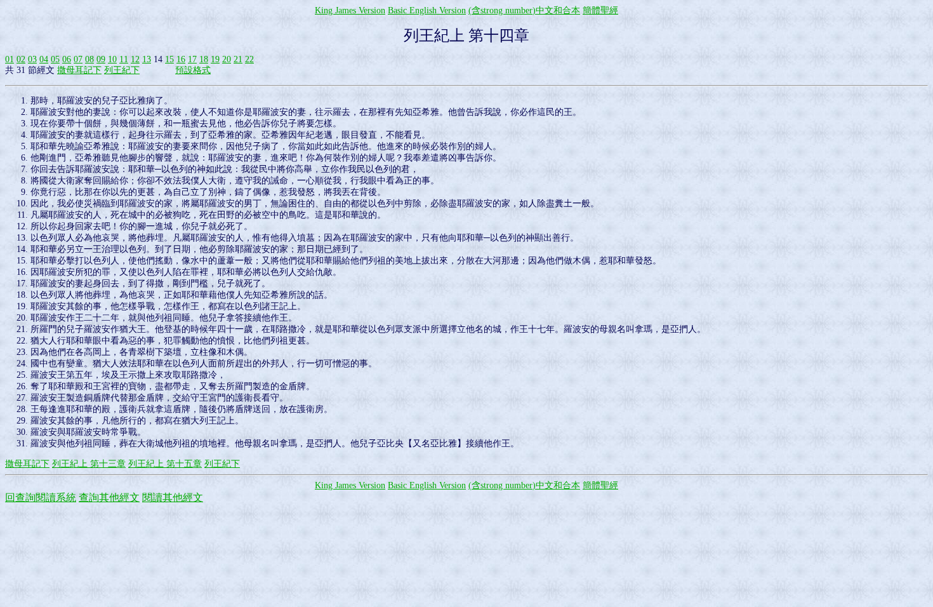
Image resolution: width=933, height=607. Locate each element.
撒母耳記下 (79, 70)
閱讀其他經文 (172, 497)
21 (238, 59)
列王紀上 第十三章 (89, 464)
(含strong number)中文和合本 (524, 10)
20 (226, 59)
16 (180, 59)
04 (43, 59)
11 (123, 59)
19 (215, 59)
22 (249, 59)
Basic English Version (427, 10)
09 (100, 59)
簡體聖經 (600, 10)
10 (112, 59)
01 (9, 59)
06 (66, 59)
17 (192, 59)
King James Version (350, 10)
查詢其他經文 (109, 497)
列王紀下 (122, 70)
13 (146, 59)
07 (78, 59)
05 (55, 59)
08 (89, 59)
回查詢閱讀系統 (40, 497)
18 (203, 59)
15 (169, 59)
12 (135, 59)
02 (21, 59)
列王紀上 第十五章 (165, 464)
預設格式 (193, 70)
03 (32, 59)
